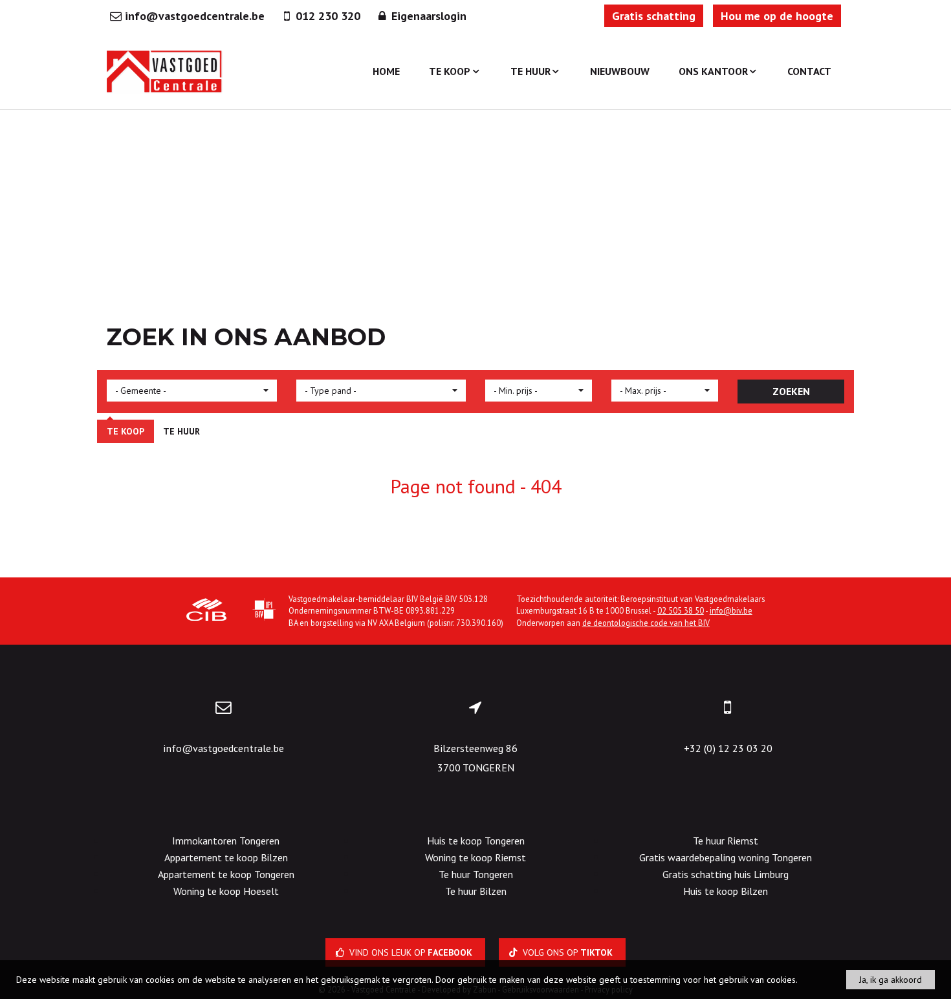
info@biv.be (731, 610)
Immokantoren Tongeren (225, 840)
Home (386, 71)
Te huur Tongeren (476, 874)
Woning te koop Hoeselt (226, 891)
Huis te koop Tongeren (476, 840)
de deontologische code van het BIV (646, 623)
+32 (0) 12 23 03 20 (728, 748)
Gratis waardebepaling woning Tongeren (725, 857)
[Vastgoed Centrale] (165, 70)
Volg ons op (566, 952)
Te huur (530, 71)
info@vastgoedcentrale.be (223, 748)
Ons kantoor (713, 71)
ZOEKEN (791, 391)
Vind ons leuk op (409, 952)
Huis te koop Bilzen (725, 891)
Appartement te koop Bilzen (226, 857)
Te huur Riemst (725, 840)
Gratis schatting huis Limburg (725, 874)
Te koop (449, 71)
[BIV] (264, 611)
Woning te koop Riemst (475, 857)
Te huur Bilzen (476, 891)
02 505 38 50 (680, 610)
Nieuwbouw (620, 71)
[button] (192, 391)
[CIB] (206, 611)
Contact (809, 71)
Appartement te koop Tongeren (226, 874)
